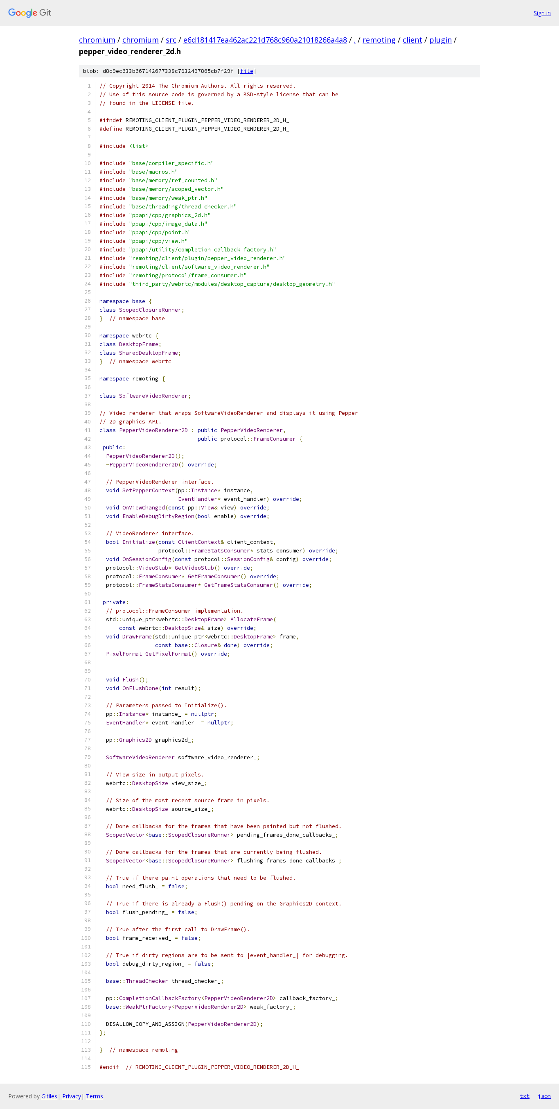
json (544, 1096)
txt (525, 1096)
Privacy (71, 1096)
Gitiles (49, 1096)
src (171, 40)
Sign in (542, 13)
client (412, 40)
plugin (440, 40)
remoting (379, 40)
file (246, 71)
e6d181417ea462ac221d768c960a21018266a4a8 (265, 40)
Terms (94, 1096)
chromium (97, 40)
